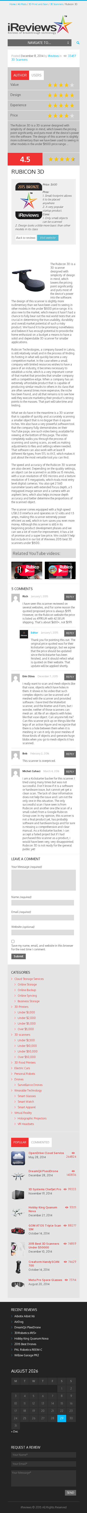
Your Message (26, 867)
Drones (18, 1079)
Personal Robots (24, 1073)
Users (37, 75)
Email (21, 912)
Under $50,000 (28, 1051)
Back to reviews (25, 237)
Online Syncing (27, 995)
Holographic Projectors (32, 1118)
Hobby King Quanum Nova (31, 1338)
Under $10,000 (27, 1046)
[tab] (20, 75)
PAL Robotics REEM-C (28, 1349)
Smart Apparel (26, 1107)
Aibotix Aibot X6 (24, 1316)
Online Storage (27, 984)
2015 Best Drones (25, 1344)
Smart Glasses (27, 1096)
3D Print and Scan (38, 4)
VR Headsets (26, 1124)
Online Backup (27, 990)
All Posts (22, 4)
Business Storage (28, 1001)
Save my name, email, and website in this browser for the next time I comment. (42, 947)
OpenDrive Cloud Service (46, 1153)
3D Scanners (56, 4)
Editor (34, 632)
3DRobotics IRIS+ (25, 1333)
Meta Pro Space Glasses (45, 1280)
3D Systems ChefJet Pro (45, 1189)
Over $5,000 (26, 1029)
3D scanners (22, 1034)
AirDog (18, 1322)
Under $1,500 (26, 1040)
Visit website (47, 237)
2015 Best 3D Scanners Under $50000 (44, 1245)
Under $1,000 (26, 1012)
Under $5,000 (27, 1023)
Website (22, 927)
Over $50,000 (27, 1057)
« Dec (14, 1431)
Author (20, 75)
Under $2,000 (27, 1018)
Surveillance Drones (30, 1085)
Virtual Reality (23, 1113)
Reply (70, 597)
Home (13, 4)
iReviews (53, 56)
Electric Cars (22, 1068)
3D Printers (21, 1007)
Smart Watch (26, 1101)
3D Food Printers (24, 1062)
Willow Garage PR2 (26, 1355)
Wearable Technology (28, 1090)
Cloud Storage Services (29, 979)
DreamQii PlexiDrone (43, 1171)
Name (21, 897)
